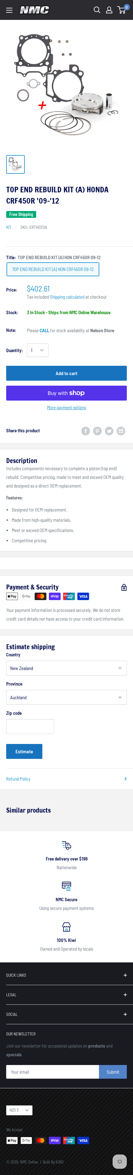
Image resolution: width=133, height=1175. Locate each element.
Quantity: (14, 350)
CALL (44, 330)
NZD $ (14, 1110)
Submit (113, 1072)
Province (14, 683)
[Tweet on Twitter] (109, 430)
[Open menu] (9, 10)
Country (13, 654)
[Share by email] (121, 430)
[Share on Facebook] (85, 430)
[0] (122, 10)
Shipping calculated (67, 297)
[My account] (109, 10)
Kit (8, 227)
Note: (11, 330)
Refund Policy (18, 779)
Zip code (14, 713)
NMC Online (29, 1161)
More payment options (66, 407)
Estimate (24, 751)
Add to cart (66, 373)
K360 (60, 1161)
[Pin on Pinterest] (97, 430)
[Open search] (97, 10)
